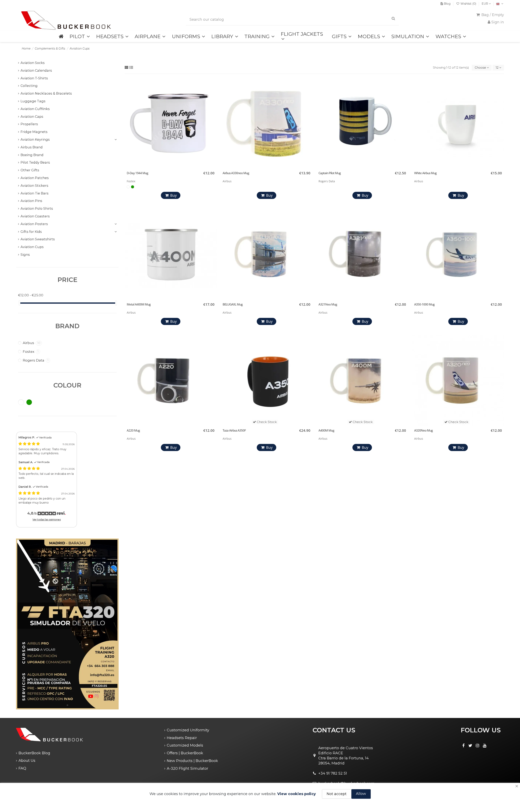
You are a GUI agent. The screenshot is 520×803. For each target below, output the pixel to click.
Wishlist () (468, 3)
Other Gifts (30, 170)
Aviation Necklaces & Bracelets (46, 93)
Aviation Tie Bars (35, 193)
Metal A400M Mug (139, 304)
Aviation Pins (31, 201)
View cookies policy (296, 794)
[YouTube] (484, 745)
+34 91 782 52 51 (332, 773)
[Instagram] (477, 745)
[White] (128, 186)
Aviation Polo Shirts (37, 208)
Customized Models (185, 745)
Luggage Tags (33, 101)
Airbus (31, 343)
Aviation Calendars (36, 70)
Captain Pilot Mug (329, 173)
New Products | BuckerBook (192, 761)
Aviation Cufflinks (35, 109)
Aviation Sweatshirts (38, 239)
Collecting (29, 86)
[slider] (19, 302)
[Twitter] (470, 745)
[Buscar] (393, 18)
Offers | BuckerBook (185, 753)
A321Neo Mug (327, 304)
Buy (173, 195)
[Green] (132, 186)
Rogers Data (36, 360)
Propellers (29, 124)
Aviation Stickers (34, 185)
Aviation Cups (32, 247)
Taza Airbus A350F (234, 430)
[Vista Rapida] (212, 99)
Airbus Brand (32, 147)
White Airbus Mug (425, 173)
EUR (485, 3)
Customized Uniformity (188, 730)
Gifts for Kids (31, 232)
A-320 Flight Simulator (187, 768)
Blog (447, 3)
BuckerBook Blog (34, 753)
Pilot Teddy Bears (35, 162)
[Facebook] (463, 745)
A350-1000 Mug (424, 304)
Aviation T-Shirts (34, 78)
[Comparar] (212, 92)
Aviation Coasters (35, 216)
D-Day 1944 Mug (137, 173)
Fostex (31, 352)
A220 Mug (133, 430)
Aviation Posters (34, 224)
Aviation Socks (33, 63)
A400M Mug (326, 430)
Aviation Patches (35, 178)
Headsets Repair (182, 738)
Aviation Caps (32, 116)
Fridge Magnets (34, 132)
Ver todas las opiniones (46, 519)
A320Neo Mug (423, 430)
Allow (361, 793)
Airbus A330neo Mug (236, 173)
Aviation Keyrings (35, 139)
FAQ (22, 768)
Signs (25, 255)
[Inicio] (61, 36)
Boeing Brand (32, 155)
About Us (26, 760)
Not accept (337, 794)
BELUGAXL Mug (233, 304)
